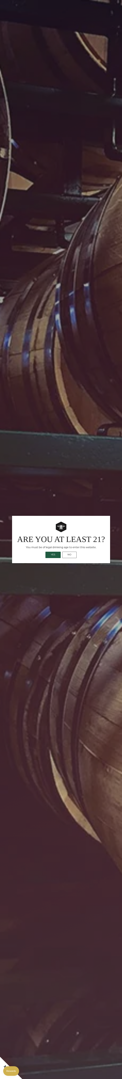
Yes (53, 555)
